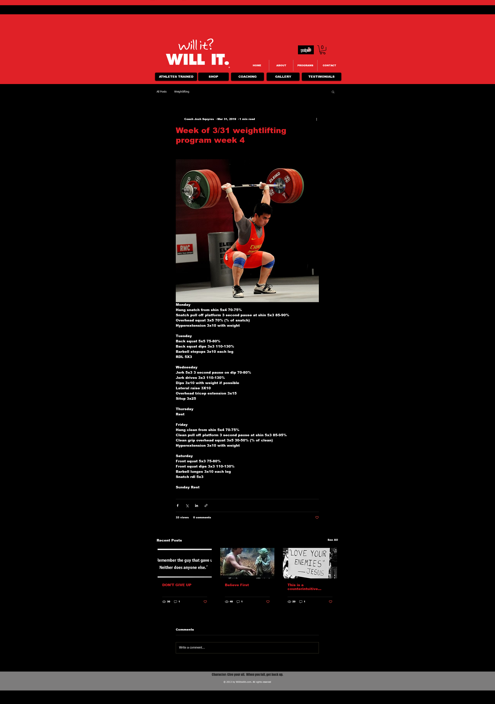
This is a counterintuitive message (303, 587)
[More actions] (316, 119)
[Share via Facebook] (177, 505)
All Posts (161, 91)
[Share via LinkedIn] (196, 505)
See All (333, 539)
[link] (322, 49)
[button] (333, 91)
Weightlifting (181, 91)
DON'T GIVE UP (176, 585)
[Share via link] (206, 505)
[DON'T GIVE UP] (185, 563)
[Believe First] (247, 563)
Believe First (237, 585)
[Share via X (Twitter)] (187, 505)
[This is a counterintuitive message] (310, 563)
